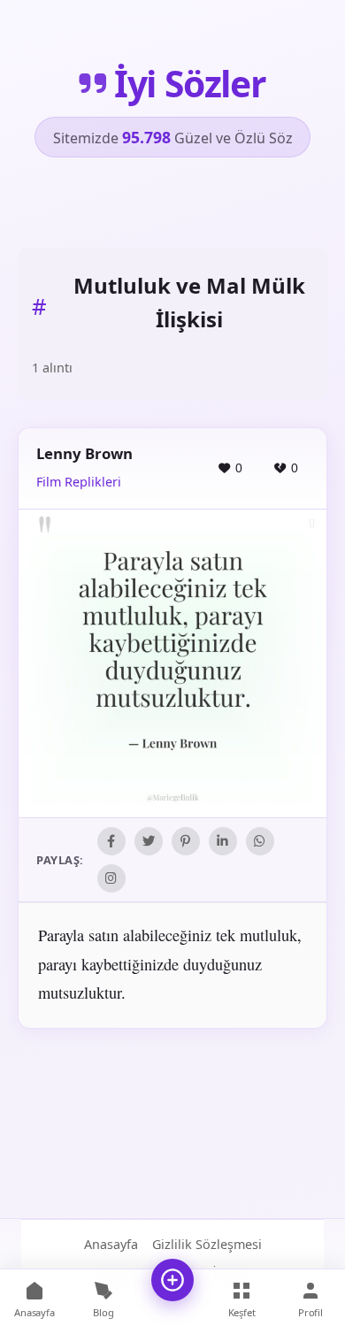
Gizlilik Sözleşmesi (207, 1244)
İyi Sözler (189, 83)
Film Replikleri (78, 481)
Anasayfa (111, 1244)
